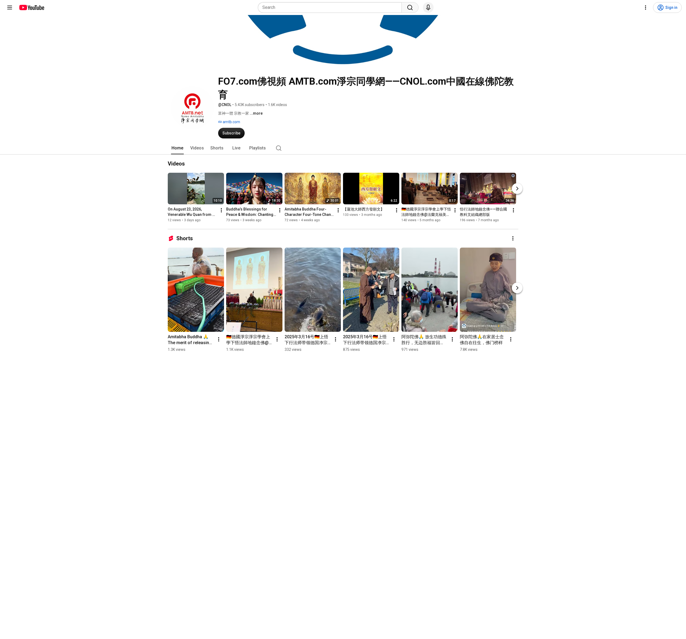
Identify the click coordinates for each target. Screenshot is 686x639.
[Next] (517, 188)
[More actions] (221, 210)
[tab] (177, 148)
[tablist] (343, 148)
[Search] (410, 7)
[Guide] (9, 7)
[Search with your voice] (428, 7)
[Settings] (645, 7)
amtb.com (231, 122)
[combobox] (331, 7)
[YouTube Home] (31, 7)
